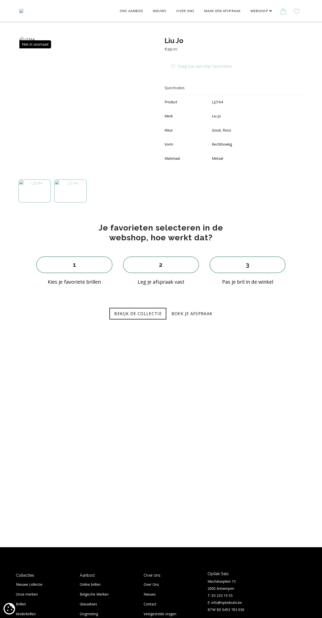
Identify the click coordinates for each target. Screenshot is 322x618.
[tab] (34, 191)
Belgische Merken (94, 594)
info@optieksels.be (226, 602)
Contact (150, 604)
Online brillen (90, 584)
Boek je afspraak (192, 313)
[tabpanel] (88, 106)
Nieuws (150, 594)
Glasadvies (88, 604)
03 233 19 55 (222, 595)
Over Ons (151, 584)
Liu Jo (174, 41)
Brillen (21, 604)
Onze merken (27, 594)
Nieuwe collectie (29, 584)
